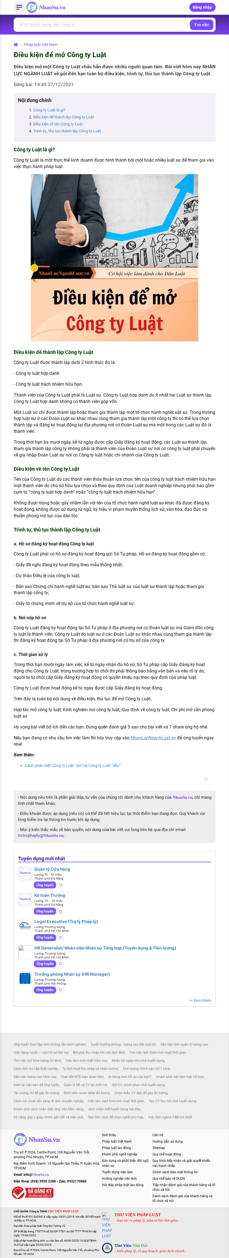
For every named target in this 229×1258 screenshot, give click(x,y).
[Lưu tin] (60, 884)
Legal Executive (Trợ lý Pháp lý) (66, 921)
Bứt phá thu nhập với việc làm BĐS (99, 1053)
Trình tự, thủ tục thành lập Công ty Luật (67, 131)
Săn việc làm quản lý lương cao (184, 1044)
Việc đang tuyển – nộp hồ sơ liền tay (41, 1053)
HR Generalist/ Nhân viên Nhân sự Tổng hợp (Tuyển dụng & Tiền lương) (105, 948)
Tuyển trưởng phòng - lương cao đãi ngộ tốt (123, 1044)
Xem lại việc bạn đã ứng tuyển (36, 1085)
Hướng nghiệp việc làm (119, 1179)
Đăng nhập (202, 7)
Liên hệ (157, 1135)
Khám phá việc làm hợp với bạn (180, 1077)
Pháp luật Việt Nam (41, 44)
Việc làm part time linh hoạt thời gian (116, 1101)
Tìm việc (201, 25)
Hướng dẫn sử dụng (167, 1141)
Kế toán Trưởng (49, 895)
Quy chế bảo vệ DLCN (168, 1179)
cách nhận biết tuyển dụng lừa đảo (114, 1109)
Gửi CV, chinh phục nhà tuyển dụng (138, 1085)
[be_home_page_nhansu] (17, 44)
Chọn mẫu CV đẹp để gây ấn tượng (141, 1093)
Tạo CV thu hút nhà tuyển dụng (172, 1101)
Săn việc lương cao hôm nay (35, 1077)
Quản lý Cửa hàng (52, 869)
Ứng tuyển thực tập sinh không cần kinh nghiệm (50, 1044)
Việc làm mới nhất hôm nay (86, 1061)
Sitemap (158, 1148)
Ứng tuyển (45, 885)
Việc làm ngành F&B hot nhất (170, 1117)
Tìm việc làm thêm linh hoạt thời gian (158, 1053)
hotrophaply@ (40, 835)
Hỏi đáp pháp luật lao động (123, 1185)
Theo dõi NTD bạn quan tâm (82, 1077)
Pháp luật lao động (116, 1148)
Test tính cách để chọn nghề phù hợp (115, 1117)
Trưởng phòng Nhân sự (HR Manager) (72, 974)
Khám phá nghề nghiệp (119, 1154)
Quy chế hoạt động (166, 1154)
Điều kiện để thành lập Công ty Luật (63, 117)
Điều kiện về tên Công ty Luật (58, 124)
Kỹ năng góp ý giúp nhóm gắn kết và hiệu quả (48, 1117)
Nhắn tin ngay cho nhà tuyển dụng (138, 1061)
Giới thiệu (109, 1135)
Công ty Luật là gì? (49, 110)
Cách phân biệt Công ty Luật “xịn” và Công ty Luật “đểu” (73, 765)
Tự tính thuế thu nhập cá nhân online (90, 1069)
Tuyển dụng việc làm (117, 1172)
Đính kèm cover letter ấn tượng (87, 1093)
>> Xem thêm (200, 1000)
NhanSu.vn (52, 7)
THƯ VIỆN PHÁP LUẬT (138, 1215)
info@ (36, 1175)
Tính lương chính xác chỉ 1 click (146, 1069)
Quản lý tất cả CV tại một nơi (85, 1085)
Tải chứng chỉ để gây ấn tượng (36, 1093)
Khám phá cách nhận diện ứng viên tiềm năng (49, 1109)
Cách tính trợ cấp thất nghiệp (36, 1069)
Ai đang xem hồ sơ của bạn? (129, 1077)
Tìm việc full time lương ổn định (37, 1061)
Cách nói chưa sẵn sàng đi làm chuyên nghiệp (49, 1101)
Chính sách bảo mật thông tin (175, 1172)
